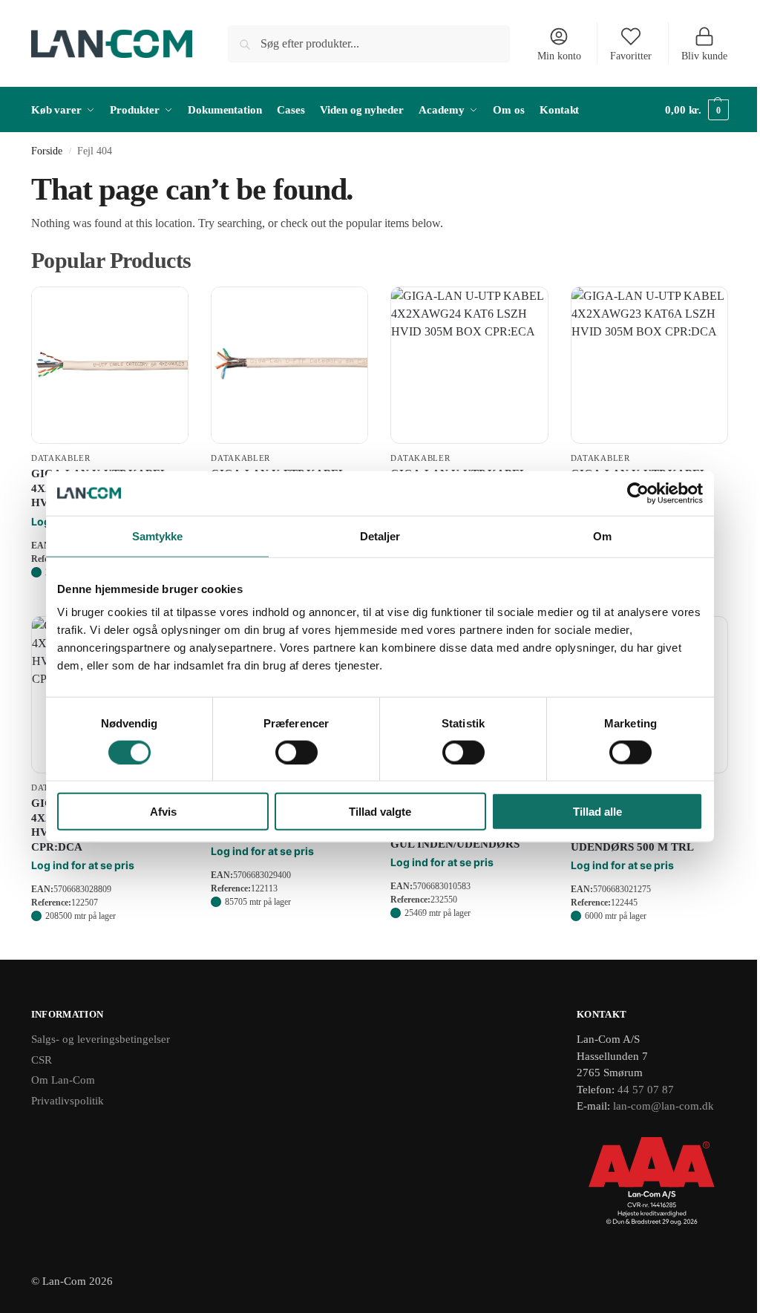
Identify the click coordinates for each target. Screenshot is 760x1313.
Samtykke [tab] (157, 535)
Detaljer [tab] (380, 535)
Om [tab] (602, 535)
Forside (46, 151)
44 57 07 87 (646, 1090)
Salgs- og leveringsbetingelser (100, 1039)
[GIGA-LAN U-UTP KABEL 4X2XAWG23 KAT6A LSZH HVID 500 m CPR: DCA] (110, 365)
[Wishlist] (166, 309)
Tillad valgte (380, 811)
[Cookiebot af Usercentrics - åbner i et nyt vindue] (638, 493)
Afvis (163, 811)
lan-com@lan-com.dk (663, 1106)
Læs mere (109, 944)
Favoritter (631, 56)
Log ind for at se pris (82, 865)
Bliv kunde (704, 56)
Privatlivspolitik (67, 1101)
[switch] (296, 752)
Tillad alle (597, 811)
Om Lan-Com (63, 1080)
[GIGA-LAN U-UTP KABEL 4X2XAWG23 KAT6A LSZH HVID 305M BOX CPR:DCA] (649, 365)
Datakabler (61, 458)
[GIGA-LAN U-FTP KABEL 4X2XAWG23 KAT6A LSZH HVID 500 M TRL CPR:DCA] (289, 365)
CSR (41, 1060)
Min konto (559, 56)
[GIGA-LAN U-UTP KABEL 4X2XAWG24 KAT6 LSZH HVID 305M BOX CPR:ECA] (469, 365)
